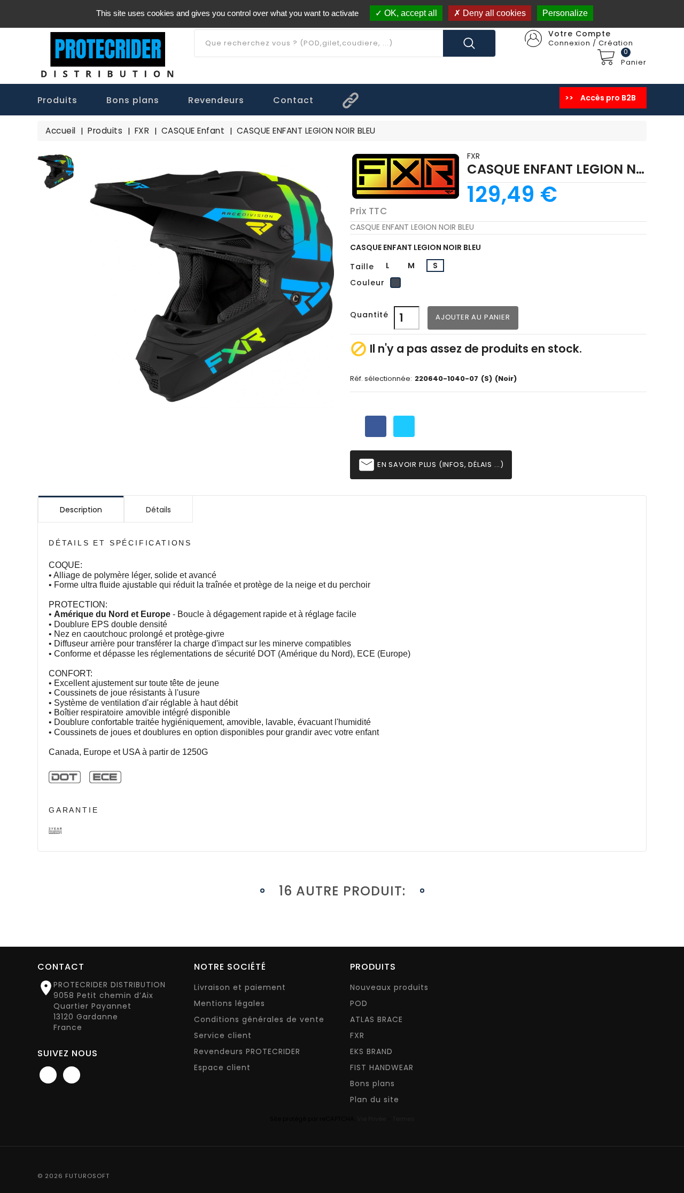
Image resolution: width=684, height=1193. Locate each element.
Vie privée (371, 1118)
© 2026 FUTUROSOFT (73, 1176)
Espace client (222, 1067)
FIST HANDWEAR (382, 1067)
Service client (223, 1035)
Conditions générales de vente (259, 1019)
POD (359, 1003)
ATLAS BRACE (376, 1019)
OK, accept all (409, 13)
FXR (473, 156)
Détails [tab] (158, 509)
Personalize (565, 13)
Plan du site (374, 1099)
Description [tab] (81, 509)
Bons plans (372, 1083)
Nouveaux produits (389, 987)
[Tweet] (404, 426)
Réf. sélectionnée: (381, 379)
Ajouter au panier (473, 317)
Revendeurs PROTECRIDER (247, 1051)
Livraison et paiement (240, 987)
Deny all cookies (493, 13)
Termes (403, 1118)
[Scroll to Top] (665, 1155)
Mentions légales (229, 1003)
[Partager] (375, 426)
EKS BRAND (371, 1051)
